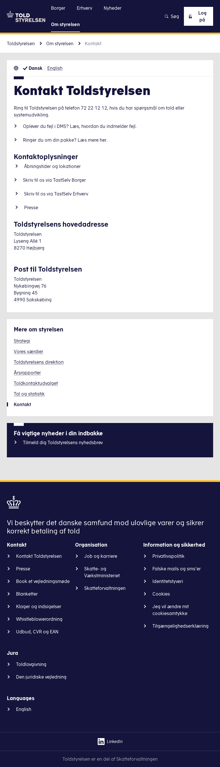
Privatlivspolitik (168, 556)
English (54, 68)
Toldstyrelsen (21, 43)
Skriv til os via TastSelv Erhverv (56, 193)
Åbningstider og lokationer (52, 166)
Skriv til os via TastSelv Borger (54, 180)
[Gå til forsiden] (26, 16)
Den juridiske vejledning (41, 676)
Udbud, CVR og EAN (37, 631)
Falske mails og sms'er (176, 568)
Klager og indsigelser (38, 606)
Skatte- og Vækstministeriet (102, 572)
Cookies (161, 593)
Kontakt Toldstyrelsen (39, 556)
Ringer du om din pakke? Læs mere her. (65, 140)
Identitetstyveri (167, 581)
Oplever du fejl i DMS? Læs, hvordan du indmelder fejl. (80, 126)
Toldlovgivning (31, 664)
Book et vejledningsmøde (43, 581)
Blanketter (27, 593)
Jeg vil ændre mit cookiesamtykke (170, 610)
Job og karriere (100, 556)
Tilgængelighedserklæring (180, 625)
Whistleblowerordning (39, 619)
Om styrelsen (59, 43)
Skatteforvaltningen (104, 588)
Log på (202, 16)
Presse (31, 207)
